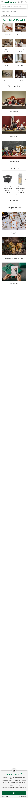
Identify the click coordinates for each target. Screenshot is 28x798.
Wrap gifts (14, 233)
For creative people (7, 35)
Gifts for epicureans (7, 50)
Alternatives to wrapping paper (14, 258)
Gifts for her (14, 136)
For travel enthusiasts (7, 66)
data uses (22, 778)
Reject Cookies (5, 796)
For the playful (21, 34)
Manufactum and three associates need (12, 777)
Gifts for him (14, 111)
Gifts (7, 11)
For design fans (21, 81)
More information (22, 796)
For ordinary (7, 81)
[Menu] (2, 2)
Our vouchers (14, 283)
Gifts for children (14, 161)
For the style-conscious (20, 66)
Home (3, 11)
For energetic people (20, 50)
